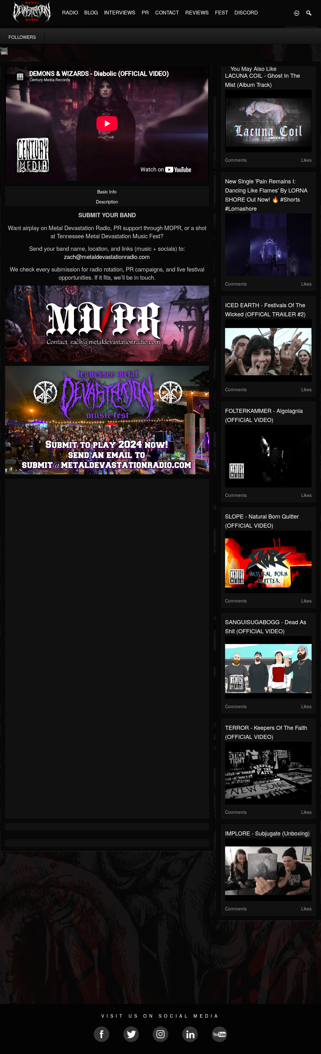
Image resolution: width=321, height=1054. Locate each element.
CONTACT (167, 12)
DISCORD (246, 12)
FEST (221, 12)
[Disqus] (107, 567)
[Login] (296, 12)
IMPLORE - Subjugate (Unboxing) (267, 833)
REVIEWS (197, 12)
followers (22, 37)
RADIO (70, 12)
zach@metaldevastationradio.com (107, 256)
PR (145, 12)
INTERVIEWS (119, 12)
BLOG (91, 12)
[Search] (309, 12)
